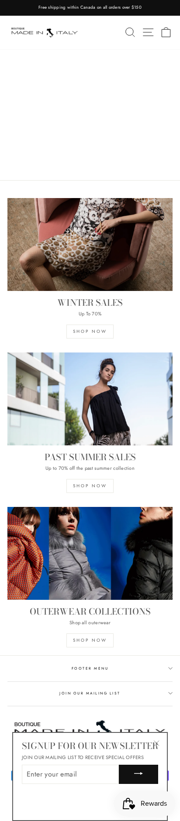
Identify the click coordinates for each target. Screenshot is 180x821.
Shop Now (90, 331)
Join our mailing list (89, 693)
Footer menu (90, 668)
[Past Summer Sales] (90, 398)
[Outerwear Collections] (90, 553)
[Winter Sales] (90, 244)
